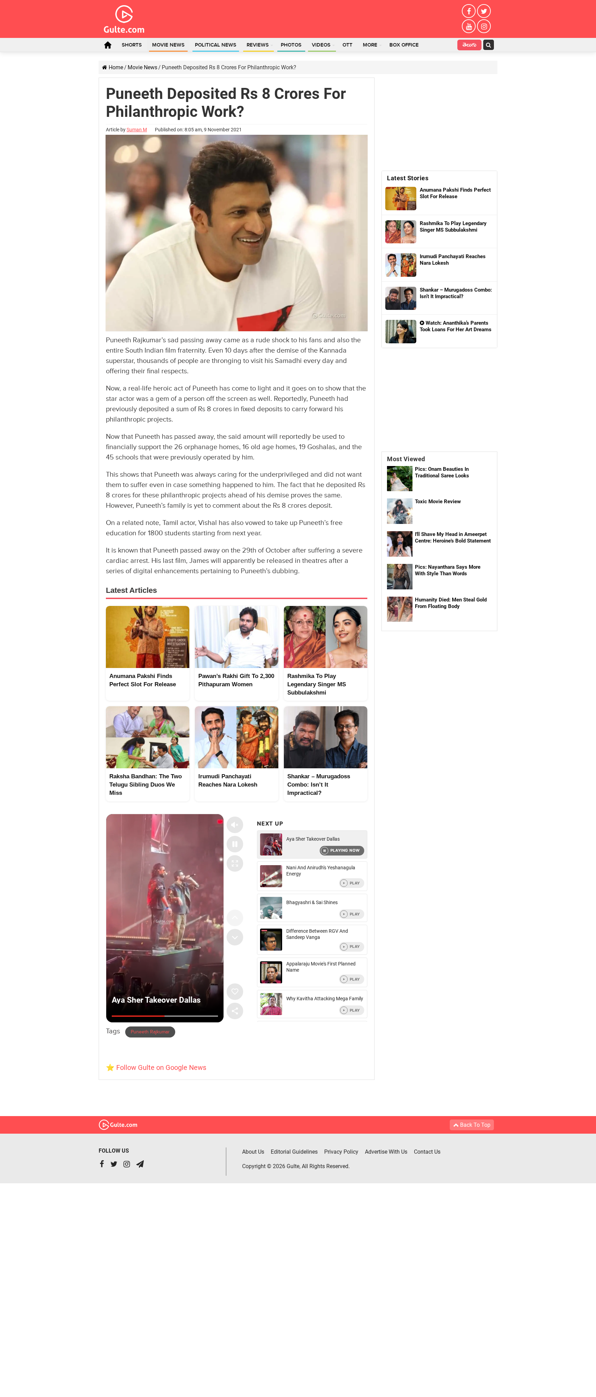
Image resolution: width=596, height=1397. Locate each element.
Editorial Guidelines (294, 1151)
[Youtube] (469, 26)
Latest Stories (407, 178)
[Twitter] (484, 11)
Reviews (258, 45)
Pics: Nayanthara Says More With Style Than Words (447, 570)
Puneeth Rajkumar (150, 1032)
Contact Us (427, 1151)
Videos (321, 45)
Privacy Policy (341, 1151)
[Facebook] (469, 11)
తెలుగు (469, 45)
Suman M (137, 129)
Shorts (132, 45)
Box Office (404, 45)
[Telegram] (140, 1165)
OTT (347, 45)
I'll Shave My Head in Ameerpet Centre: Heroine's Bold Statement (453, 537)
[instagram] (484, 26)
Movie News (168, 45)
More (370, 45)
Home (108, 45)
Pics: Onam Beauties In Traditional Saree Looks (442, 472)
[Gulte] (124, 17)
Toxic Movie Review (438, 501)
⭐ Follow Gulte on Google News (156, 1067)
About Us (253, 1151)
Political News (215, 45)
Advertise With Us (386, 1151)
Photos (291, 45)
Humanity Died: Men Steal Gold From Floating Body (451, 603)
